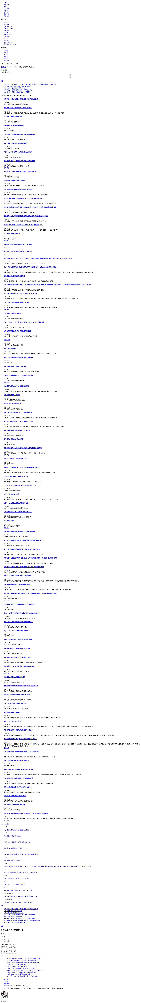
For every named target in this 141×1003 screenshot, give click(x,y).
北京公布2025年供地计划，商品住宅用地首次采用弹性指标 (21, 99)
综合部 (6, 50)
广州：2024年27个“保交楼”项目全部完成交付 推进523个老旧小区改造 (24, 322)
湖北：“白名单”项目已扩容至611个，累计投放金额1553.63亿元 (22, 613)
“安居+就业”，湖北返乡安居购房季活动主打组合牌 (18, 842)
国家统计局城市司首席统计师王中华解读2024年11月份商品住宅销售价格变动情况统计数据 (30, 207)
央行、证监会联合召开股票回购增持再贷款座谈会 (18, 622)
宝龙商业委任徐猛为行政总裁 (12, 403)
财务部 (6, 58)
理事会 (6, 32)
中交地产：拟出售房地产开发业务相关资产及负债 (18, 421)
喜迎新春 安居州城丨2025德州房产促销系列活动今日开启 (20, 896)
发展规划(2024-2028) (10, 44)
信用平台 (6, 6)
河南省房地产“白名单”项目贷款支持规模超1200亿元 (19, 666)
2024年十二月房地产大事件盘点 (13, 116)
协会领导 (6, 24)
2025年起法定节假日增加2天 (12, 233)
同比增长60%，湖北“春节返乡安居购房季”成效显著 (19, 902)
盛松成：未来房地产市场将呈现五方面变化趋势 (17, 575)
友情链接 (6, 983)
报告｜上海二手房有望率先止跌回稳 (14, 922)
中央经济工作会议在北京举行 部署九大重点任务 (18, 244)
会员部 (6, 52)
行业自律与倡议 (8, 28)
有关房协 (6, 16)
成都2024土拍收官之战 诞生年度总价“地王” (16, 503)
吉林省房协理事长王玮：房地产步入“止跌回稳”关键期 (19, 531)
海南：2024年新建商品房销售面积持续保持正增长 (18, 357)
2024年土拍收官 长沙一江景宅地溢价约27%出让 (18, 512)
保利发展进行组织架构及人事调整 (14, 439)
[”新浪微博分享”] (2, 70)
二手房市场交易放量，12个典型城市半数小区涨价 (22, 960)
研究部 (6, 54)
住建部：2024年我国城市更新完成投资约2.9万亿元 (18, 375)
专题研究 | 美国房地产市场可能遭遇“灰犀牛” (17, 694)
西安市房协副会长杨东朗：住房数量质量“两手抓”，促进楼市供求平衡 (24, 567)
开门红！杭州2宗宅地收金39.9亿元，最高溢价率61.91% (20, 485)
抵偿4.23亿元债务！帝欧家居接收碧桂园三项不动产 (19, 769)
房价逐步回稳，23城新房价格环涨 (14, 125)
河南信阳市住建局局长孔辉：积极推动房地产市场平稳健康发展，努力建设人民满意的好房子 (30, 558)
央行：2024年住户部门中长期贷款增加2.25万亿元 (18, 152)
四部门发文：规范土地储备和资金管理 (15, 884)
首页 (5, 2)
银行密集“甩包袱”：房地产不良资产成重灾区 (17, 648)
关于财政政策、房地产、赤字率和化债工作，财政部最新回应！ (22, 920)
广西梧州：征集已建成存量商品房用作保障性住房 (18, 90)
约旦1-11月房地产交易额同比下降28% (15, 703)
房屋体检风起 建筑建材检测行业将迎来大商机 (17, 787)
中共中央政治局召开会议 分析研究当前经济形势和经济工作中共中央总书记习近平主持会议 (30, 267)
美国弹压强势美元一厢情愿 (12, 712)
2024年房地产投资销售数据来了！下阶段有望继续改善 (19, 134)
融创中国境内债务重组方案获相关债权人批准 (17, 430)
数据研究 (6, 10)
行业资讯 (6, 8)
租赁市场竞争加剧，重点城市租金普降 (15, 366)
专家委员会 (7, 36)
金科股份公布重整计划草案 (12, 395)
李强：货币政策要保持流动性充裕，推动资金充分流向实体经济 (22, 549)
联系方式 (6, 981)
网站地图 (6, 985)
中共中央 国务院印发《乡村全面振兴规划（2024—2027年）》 (21, 293)
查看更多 (6, 168)
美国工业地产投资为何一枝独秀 (13, 721)
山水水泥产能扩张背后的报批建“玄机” (15, 804)
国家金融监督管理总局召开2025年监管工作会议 (17, 657)
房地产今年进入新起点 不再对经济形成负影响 (17, 584)
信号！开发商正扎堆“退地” (12, 494)
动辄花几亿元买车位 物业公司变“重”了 (15, 796)
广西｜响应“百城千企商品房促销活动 (14, 88)
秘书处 (6, 38)
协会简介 (6, 22)
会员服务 (6, 4)
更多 (8, 824)
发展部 (6, 56)
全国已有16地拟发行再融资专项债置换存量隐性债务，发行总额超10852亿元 (26, 216)
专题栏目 (6, 14)
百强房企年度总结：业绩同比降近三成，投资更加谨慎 (19, 161)
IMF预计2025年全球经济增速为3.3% (14, 180)
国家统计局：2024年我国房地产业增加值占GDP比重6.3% (20, 171)
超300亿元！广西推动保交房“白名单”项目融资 (17, 92)
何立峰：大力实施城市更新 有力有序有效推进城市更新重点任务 (22, 540)
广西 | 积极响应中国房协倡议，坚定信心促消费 (17, 86)
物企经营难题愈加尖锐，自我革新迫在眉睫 (16, 386)
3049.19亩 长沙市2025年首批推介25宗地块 (16, 476)
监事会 (6, 40)
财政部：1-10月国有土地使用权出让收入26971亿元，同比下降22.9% (23, 225)
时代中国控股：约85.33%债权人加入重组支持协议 (18, 412)
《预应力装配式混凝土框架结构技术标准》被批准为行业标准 (21, 751)
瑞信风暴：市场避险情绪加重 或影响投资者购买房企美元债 (21, 686)
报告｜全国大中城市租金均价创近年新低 (15, 143)
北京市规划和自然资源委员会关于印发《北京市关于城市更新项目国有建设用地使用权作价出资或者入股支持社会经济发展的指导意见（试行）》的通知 (47, 284)
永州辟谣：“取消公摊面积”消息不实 (14, 276)
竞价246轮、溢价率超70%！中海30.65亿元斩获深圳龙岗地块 (21, 467)
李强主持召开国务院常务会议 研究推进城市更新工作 (19, 189)
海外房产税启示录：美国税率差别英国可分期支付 (18, 730)
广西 (2, 81)
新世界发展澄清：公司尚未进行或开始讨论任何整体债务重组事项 (23, 448)
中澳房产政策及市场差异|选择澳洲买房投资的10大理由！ (20, 739)
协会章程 (6, 30)
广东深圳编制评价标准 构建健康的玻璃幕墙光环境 (18, 778)
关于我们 (6, 979)
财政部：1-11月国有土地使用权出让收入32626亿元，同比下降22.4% (23, 198)
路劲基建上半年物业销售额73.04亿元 (14, 677)
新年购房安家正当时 (10, 348)
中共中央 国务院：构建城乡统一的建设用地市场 (18, 108)
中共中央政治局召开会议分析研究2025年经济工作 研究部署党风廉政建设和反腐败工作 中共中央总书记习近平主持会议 (38, 258)
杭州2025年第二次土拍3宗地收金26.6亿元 (16, 459)
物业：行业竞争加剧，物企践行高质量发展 (16, 760)
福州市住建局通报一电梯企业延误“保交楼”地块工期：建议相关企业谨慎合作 (26, 813)
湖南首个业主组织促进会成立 (12, 313)
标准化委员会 (8, 42)
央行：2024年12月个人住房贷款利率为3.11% (17, 631)
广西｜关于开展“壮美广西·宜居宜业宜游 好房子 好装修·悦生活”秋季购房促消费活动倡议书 (30, 84)
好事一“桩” (7, 340)
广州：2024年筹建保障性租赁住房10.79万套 (16, 302)
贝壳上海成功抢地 (9, 520)
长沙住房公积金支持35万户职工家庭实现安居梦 (17, 331)
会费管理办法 (8, 34)
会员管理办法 (8, 26)
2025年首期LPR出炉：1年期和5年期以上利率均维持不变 (20, 604)
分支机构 (6, 60)
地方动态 (3, 67)
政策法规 (6, 12)
